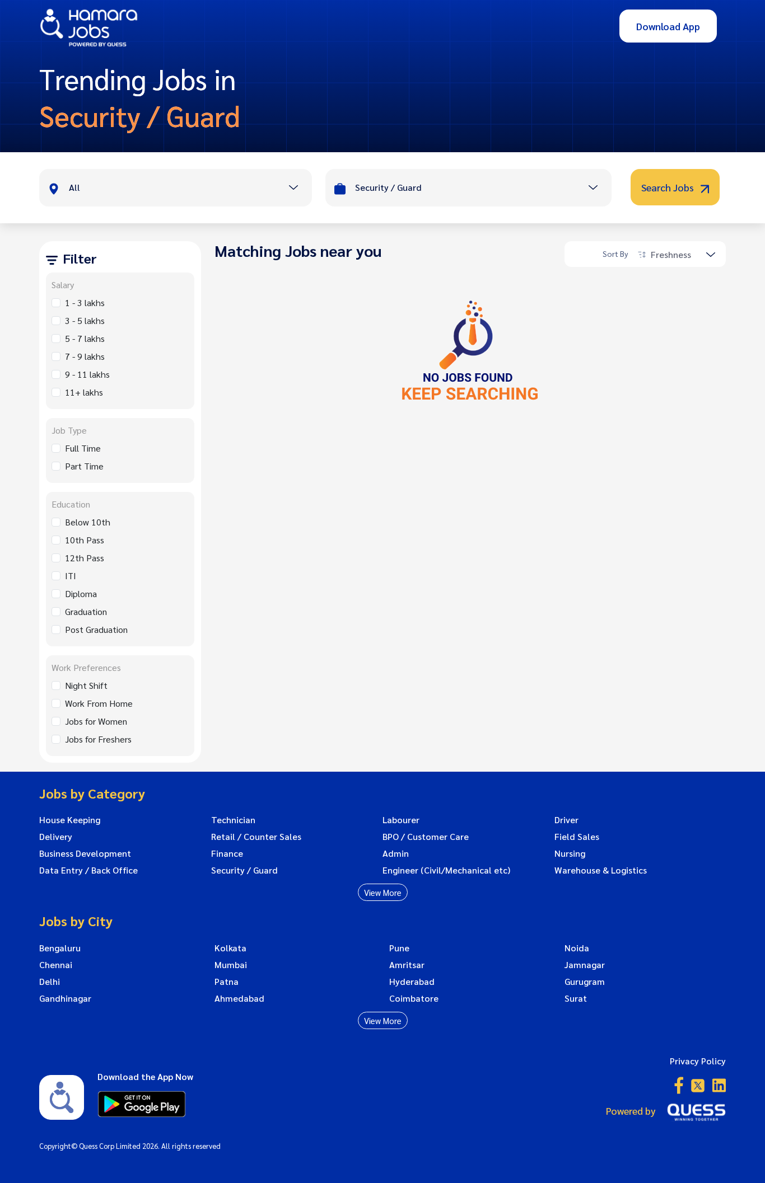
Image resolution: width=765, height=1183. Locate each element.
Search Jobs (668, 187)
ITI (70, 575)
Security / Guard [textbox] (388, 187)
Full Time (83, 448)
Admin (395, 853)
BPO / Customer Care (425, 836)
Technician (233, 819)
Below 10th (87, 522)
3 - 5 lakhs (85, 320)
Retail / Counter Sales (256, 836)
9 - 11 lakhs (87, 374)
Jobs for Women (96, 721)
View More (383, 892)
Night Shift (86, 685)
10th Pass (84, 540)
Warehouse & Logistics (600, 870)
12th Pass (84, 558)
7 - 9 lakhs (85, 356)
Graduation (86, 611)
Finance (227, 853)
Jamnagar (585, 964)
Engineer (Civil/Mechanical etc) (446, 870)
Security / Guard (244, 870)
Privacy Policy (698, 1061)
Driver (566, 819)
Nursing (569, 853)
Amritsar (407, 964)
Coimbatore (414, 998)
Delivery (55, 836)
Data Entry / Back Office (88, 870)
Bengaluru (60, 948)
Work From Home (99, 703)
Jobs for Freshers (98, 739)
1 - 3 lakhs (85, 302)
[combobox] (190, 189)
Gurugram (585, 981)
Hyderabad (412, 981)
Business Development (85, 853)
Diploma (81, 593)
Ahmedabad (239, 998)
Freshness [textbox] (671, 254)
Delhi (49, 981)
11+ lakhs (84, 392)
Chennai (55, 964)
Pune (399, 948)
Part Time (84, 466)
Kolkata (230, 948)
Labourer (400, 819)
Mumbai (230, 964)
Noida (577, 948)
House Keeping (69, 819)
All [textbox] (74, 187)
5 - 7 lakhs (85, 338)
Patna (226, 981)
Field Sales (576, 836)
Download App (668, 26)
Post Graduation (96, 629)
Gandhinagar (65, 998)
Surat (576, 998)
